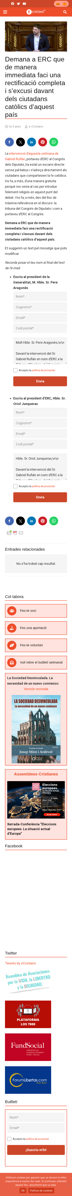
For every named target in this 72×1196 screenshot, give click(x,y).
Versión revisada (36, 689)
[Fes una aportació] (13, 628)
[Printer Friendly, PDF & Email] (15, 532)
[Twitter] (18, 4)
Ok (23, 1190)
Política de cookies (41, 1190)
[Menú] (5, 12)
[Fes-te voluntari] (13, 645)
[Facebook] (13, 4)
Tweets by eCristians (20, 963)
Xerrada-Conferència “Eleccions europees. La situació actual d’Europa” (31, 828)
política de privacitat (43, 370)
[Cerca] (65, 12)
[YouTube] (24, 4)
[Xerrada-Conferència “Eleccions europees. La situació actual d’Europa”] (36, 784)
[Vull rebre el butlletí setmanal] (13, 662)
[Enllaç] (35, 12)
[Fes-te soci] (13, 610)
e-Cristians (36, 126)
